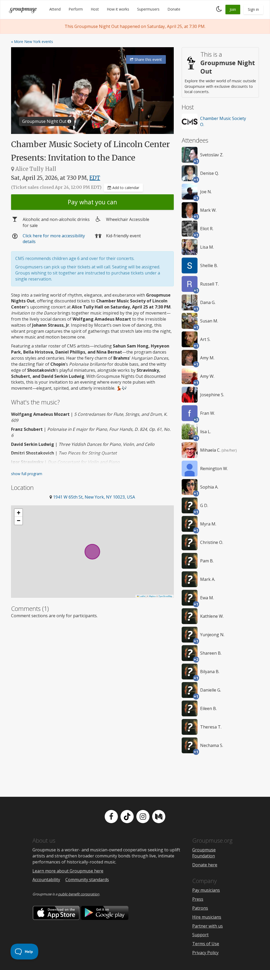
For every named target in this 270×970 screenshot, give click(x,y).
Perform (76, 9)
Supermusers (148, 9)
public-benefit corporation (78, 894)
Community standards (87, 879)
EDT (94, 178)
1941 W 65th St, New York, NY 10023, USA (94, 497)
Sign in (253, 9)
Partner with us (207, 926)
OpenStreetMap (165, 596)
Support (200, 935)
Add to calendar (125, 187)
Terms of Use (205, 944)
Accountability (46, 879)
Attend (55, 9)
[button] (18, 513)
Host (95, 9)
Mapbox (152, 596)
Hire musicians (206, 917)
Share (147, 59)
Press (197, 899)
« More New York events (32, 41)
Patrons (200, 908)
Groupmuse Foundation (204, 853)
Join (233, 9)
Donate (173, 9)
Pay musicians (206, 890)
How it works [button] (118, 9)
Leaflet (142, 596)
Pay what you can (92, 202)
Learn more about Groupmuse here (67, 871)
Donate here (204, 865)
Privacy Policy (205, 952)
